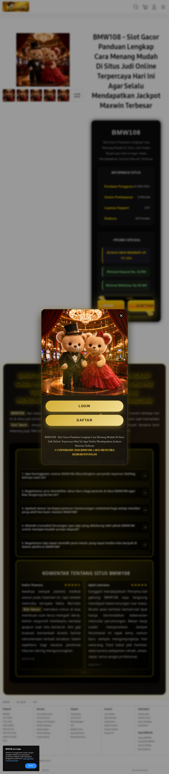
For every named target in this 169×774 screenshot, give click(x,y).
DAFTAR (84, 420)
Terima (30, 766)
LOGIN (84, 406)
